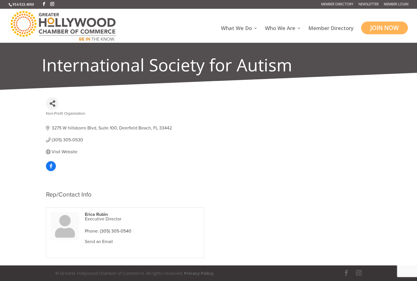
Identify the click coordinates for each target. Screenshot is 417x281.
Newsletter (369, 5)
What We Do (236, 28)
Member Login (396, 5)
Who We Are (280, 28)
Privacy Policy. (199, 273)
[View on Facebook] (51, 170)
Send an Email (99, 241)
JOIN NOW (384, 28)
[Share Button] (52, 103)
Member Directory (337, 5)
